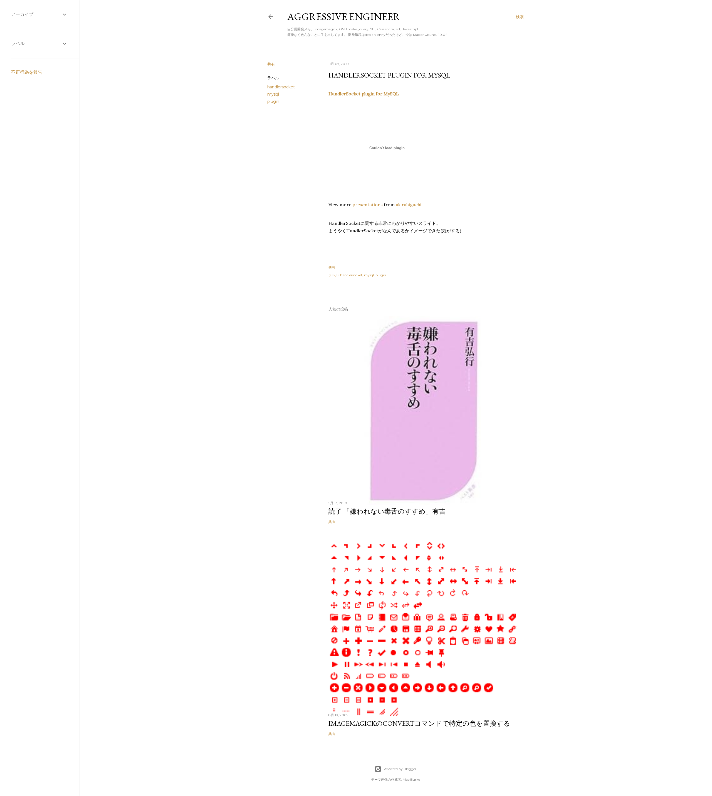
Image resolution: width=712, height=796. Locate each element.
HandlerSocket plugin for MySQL (363, 93)
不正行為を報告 (26, 72)
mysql (273, 94)
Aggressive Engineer (343, 16)
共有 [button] (271, 64)
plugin (273, 101)
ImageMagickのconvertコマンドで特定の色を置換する (419, 723)
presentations (367, 204)
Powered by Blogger (400, 769)
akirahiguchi (408, 204)
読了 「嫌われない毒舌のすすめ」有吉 (387, 511)
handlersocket (281, 86)
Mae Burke (411, 779)
